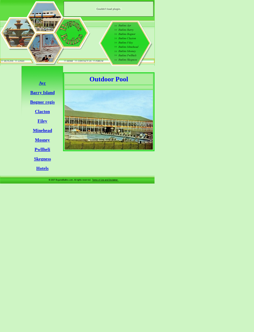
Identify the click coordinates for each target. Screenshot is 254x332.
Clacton (42, 111)
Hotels (42, 168)
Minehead (42, 130)
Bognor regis (42, 102)
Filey (42, 121)
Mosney (42, 139)
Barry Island (42, 92)
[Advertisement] (171, 126)
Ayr (42, 83)
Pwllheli (42, 149)
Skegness (42, 158)
